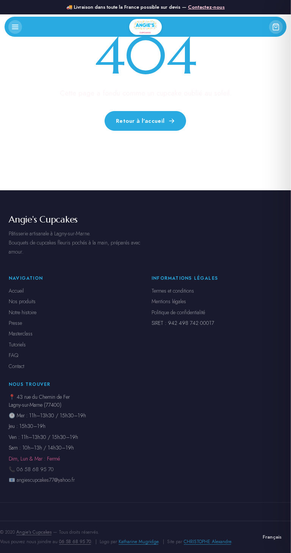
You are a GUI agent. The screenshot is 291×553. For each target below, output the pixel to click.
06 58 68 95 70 (75, 541)
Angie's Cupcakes (34, 532)
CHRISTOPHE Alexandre (207, 541)
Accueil (16, 291)
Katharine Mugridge (138, 541)
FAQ (13, 355)
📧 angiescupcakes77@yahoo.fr (42, 480)
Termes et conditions (173, 291)
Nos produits (22, 301)
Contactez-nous (206, 7)
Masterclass (21, 333)
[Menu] (15, 27)
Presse (15, 323)
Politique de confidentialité (178, 312)
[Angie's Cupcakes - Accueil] (145, 27)
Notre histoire (22, 312)
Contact (16, 366)
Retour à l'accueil (140, 120)
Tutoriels (17, 344)
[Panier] (276, 27)
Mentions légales (169, 301)
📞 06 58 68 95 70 (31, 469)
